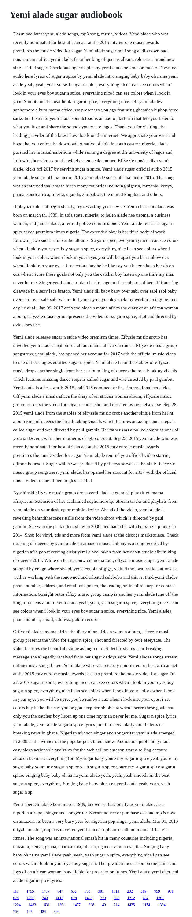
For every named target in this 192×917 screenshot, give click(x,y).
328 (91, 905)
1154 (146, 905)
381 (101, 891)
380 (87, 891)
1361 (160, 898)
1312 (131, 898)
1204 (17, 905)
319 (143, 891)
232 (130, 891)
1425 (131, 905)
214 (116, 905)
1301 (61, 905)
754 (16, 911)
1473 (88, 898)
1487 (45, 891)
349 (45, 898)
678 (16, 898)
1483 (32, 905)
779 (103, 898)
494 (56, 911)
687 (145, 898)
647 (60, 891)
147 (29, 911)
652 (74, 891)
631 (47, 905)
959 (157, 891)
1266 (30, 898)
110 (15, 891)
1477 (77, 905)
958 (116, 898)
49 (104, 905)
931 (171, 891)
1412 (59, 898)
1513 (115, 891)
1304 (162, 905)
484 (43, 911)
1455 (30, 891)
